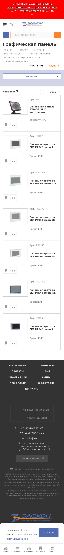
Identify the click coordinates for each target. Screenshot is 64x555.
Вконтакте (36, 400)
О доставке (46, 383)
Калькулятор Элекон (35, 409)
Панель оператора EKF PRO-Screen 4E (42, 255)
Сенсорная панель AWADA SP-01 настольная (42, 109)
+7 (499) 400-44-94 (32, 433)
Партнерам (46, 365)
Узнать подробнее (17, 538)
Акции (46, 377)
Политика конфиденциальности (35, 469)
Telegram (27, 400)
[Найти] (57, 35)
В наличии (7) (53, 91)
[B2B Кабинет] (59, 24)
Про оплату (18, 383)
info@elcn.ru (34, 438)
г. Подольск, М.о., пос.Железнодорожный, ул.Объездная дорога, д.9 (34, 446)
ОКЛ (47, 371)
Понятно (49, 533)
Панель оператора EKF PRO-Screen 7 (42, 145)
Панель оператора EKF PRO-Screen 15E (43, 291)
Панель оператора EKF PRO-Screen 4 (42, 328)
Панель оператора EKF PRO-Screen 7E (42, 218)
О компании (17, 365)
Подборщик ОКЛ (35, 418)
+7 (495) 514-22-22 (32, 428)
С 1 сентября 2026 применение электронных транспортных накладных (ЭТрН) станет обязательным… (32, 7)
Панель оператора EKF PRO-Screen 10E (43, 182)
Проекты (18, 371)
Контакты (32, 389)
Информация (18, 377)
